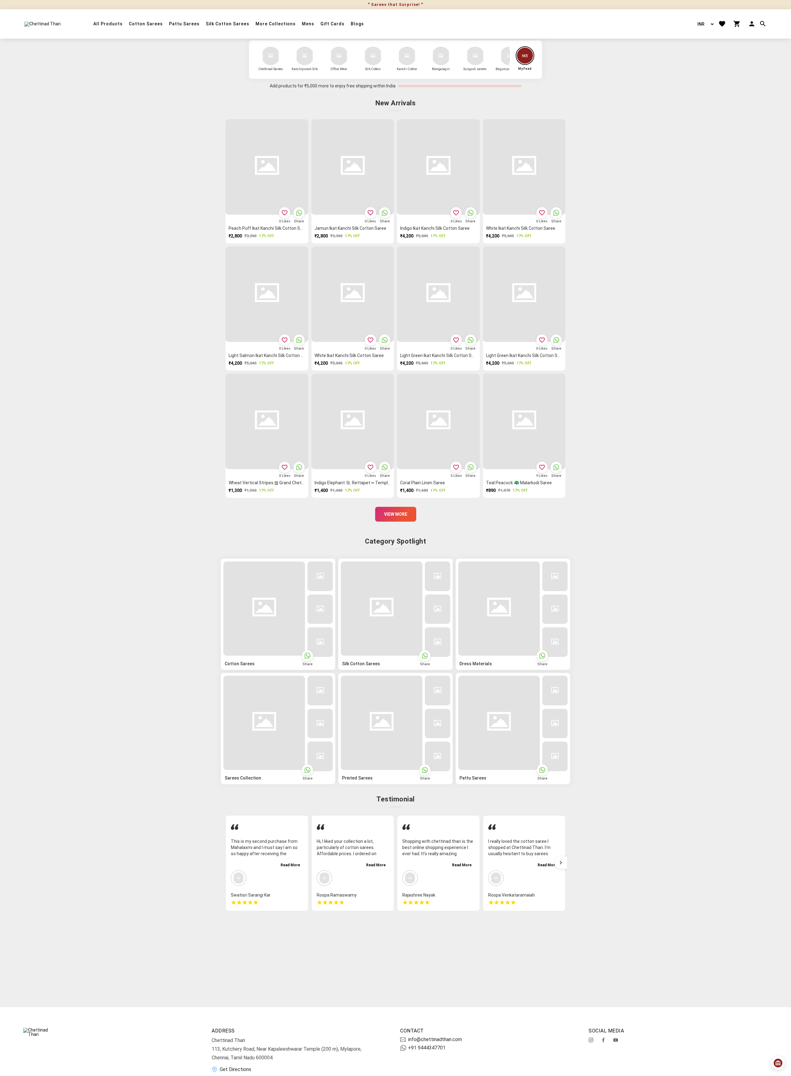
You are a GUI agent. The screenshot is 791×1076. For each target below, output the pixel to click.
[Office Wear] (339, 56)
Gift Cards (332, 24)
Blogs (357, 24)
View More (395, 514)
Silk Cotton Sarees (227, 24)
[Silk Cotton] (373, 56)
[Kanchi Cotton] (407, 56)
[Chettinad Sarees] (270, 56)
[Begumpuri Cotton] (509, 56)
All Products (108, 24)
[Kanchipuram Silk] (304, 56)
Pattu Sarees (184, 24)
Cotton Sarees (146, 24)
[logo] (42, 23)
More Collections (276, 24)
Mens (308, 24)
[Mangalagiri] (441, 56)
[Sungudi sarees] (475, 56)
